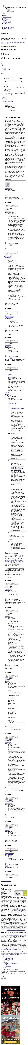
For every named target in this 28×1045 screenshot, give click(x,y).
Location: (10, 110)
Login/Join (5, 23)
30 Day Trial (22, 42)
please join (12, 39)
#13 (6, 839)
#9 (5, 664)
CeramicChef (8, 589)
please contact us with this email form (12, 949)
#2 (5, 195)
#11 (6, 787)
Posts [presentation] (5, 68)
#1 (5, 114)
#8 (5, 598)
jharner (7, 681)
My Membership (7, 20)
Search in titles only (12, 7)
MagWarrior (8, 188)
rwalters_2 (7, 346)
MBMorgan (8, 257)
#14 (6, 863)
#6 (5, 355)
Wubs (6, 105)
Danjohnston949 (9, 854)
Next (12, 101)
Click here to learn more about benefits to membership (14, 953)
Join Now (16, 42)
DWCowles (8, 211)
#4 (5, 302)
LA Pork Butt (8, 803)
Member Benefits (7, 22)
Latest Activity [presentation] (7, 69)
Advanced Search (10, 11)
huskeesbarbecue (12, 403)
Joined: (9, 107)
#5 (5, 329)
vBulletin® (8, 969)
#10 (6, 726)
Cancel (10, 208)
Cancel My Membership (11, 963)
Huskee (7, 394)
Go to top (8, 966)
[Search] (4, 13)
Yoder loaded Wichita (16, 408)
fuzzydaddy (8, 742)
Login (2, 43)
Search (8, 10)
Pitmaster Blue (9, 959)
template (8, 101)
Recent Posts (6, 19)
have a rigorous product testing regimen (14, 935)
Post (7, 208)
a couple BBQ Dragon (16, 470)
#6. (9, 376)
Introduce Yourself (7, 28)
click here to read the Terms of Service (16, 930)
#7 (5, 552)
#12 (6, 814)
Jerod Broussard (9, 317)
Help (4, 18)
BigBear (7, 830)
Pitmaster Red (6, 956)
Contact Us (6, 43)
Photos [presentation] (5, 71)
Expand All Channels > (8, 27)
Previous (4, 101)
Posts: (9, 109)
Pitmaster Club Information (7, 42)
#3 (5, 242)
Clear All (4, 98)
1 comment (7, 372)
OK (2, 979)
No (4, 977)
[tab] (15, 68)
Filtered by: (5, 97)
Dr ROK (7, 616)
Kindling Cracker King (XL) (17, 468)
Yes (2, 977)
